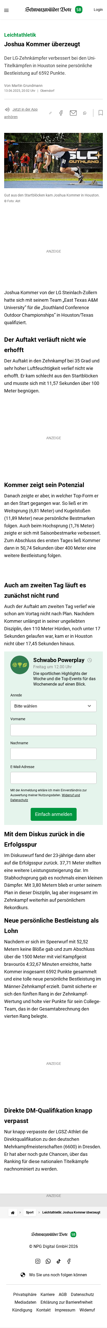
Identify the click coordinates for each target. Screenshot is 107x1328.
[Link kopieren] (50, 113)
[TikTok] (59, 1261)
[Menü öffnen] (6, 10)
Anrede (16, 695)
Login (98, 9)
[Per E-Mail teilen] (73, 113)
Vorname (17, 719)
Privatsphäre (24, 1294)
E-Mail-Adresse (22, 767)
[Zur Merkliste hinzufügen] (99, 113)
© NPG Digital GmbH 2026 (53, 1246)
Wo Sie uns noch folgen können (58, 1274)
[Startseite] (12, 1212)
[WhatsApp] (48, 1261)
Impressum (65, 1310)
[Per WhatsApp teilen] (85, 113)
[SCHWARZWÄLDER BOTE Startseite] (54, 9)
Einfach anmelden (53, 814)
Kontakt (43, 1310)
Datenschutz (82, 1294)
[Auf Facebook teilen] (61, 113)
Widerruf (87, 1310)
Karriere (48, 1294)
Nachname (19, 743)
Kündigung (22, 1310)
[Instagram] (38, 1261)
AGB (63, 1294)
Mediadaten (25, 1302)
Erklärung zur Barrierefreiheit (66, 1302)
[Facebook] (69, 1261)
